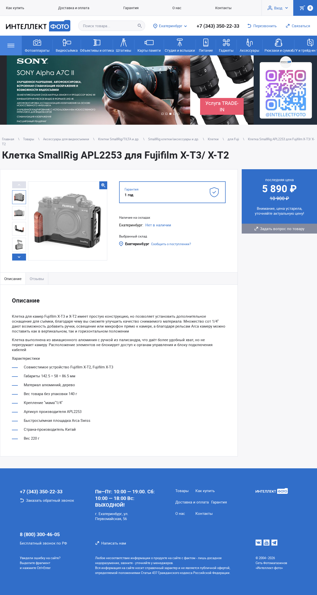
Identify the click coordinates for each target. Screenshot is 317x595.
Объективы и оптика (97, 50)
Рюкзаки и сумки (278, 50)
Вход (278, 7)
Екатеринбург (137, 243)
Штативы (123, 50)
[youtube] (266, 543)
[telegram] (274, 543)
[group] (95, 90)
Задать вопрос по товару (282, 228)
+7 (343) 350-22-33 (218, 26)
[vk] (259, 543)
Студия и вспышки (180, 50)
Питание (206, 50)
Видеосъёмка (67, 50)
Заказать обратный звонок (50, 500)
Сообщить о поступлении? (171, 244)
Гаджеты (226, 50)
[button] (162, 114)
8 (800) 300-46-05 (40, 534)
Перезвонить (265, 25)
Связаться (301, 25)
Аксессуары (249, 50)
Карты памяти (149, 50)
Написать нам (113, 543)
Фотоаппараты (37, 50)
